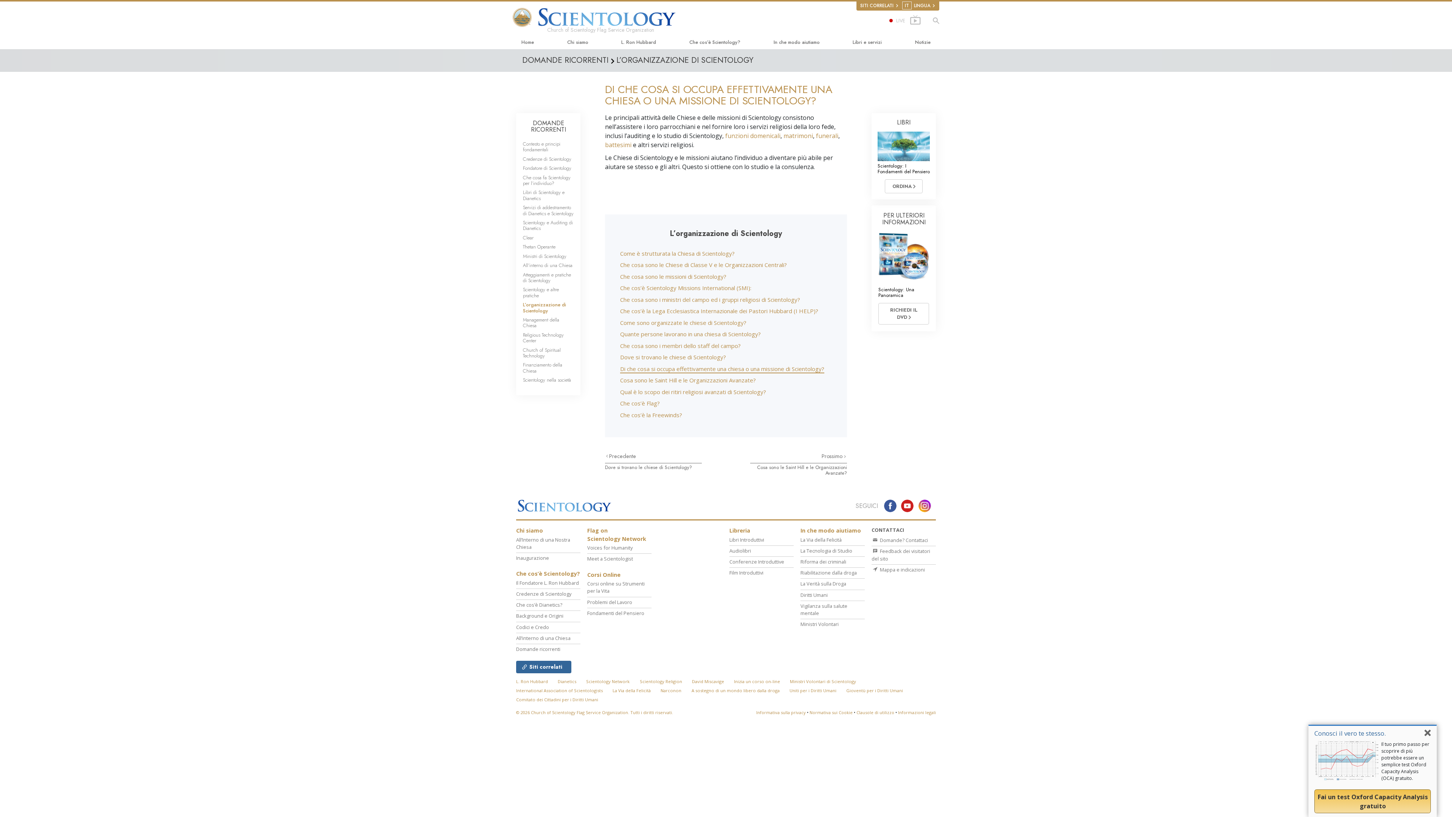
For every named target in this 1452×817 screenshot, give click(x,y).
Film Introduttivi (746, 572)
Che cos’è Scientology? (714, 42)
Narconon (671, 690)
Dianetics (567, 681)
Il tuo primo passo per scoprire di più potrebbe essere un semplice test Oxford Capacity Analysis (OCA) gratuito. (1405, 761)
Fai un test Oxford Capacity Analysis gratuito (1373, 801)
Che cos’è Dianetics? (539, 604)
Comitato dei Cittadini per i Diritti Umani (557, 699)
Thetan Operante (539, 246)
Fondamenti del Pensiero (615, 613)
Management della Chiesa (541, 322)
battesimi (618, 145)
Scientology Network (608, 681)
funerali (827, 136)
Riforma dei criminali (823, 561)
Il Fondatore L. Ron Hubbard (547, 582)
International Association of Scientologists (559, 690)
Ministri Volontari (819, 624)
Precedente (622, 456)
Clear (528, 237)
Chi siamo (577, 42)
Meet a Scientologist (610, 558)
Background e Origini (539, 615)
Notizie (923, 42)
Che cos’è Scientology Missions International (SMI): (685, 288)
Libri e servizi (867, 42)
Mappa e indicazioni (902, 569)
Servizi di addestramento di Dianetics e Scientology (548, 210)
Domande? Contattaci (903, 540)
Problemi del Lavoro (609, 602)
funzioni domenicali (752, 136)
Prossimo (833, 456)
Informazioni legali (917, 712)
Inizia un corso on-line (757, 681)
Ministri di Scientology (544, 256)
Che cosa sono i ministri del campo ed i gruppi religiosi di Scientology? (710, 299)
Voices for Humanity (610, 547)
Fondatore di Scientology (547, 168)
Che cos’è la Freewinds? (651, 415)
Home (527, 42)
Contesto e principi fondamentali (541, 146)
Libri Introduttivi (746, 539)
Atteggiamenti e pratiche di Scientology (547, 277)
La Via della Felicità (821, 539)
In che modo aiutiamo (797, 42)
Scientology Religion (661, 681)
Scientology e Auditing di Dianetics (548, 225)
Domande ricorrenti (538, 649)
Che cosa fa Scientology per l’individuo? (547, 180)
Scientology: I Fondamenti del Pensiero (904, 168)
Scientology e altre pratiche (541, 292)
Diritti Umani (814, 595)
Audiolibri (740, 550)
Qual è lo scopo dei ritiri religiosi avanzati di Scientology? (693, 392)
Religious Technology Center (543, 337)
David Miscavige (708, 681)
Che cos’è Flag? (640, 403)
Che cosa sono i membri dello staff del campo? (680, 345)
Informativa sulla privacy (781, 712)
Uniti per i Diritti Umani (813, 690)
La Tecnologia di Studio (826, 550)
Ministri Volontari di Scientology (823, 681)
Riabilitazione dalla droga (828, 572)
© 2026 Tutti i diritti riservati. (594, 712)
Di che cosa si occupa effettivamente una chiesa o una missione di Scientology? (722, 369)
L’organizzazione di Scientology (544, 307)
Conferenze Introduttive (756, 561)
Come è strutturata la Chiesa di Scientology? (677, 253)
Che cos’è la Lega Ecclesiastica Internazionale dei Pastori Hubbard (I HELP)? (719, 311)
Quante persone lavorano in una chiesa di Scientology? (690, 334)
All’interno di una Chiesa (547, 265)
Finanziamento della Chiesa (542, 367)
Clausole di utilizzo (875, 712)
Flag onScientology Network (616, 534)
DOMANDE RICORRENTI (548, 126)
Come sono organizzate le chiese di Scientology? (683, 322)
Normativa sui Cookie (831, 712)
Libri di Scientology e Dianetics (544, 195)
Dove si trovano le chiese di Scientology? (673, 357)
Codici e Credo (532, 627)
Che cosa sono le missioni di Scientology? (673, 276)
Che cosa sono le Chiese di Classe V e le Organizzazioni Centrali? (703, 265)
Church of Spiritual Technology (542, 352)
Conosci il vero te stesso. (1350, 733)
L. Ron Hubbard (638, 42)
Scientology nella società (547, 380)
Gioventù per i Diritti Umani (874, 690)
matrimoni (798, 136)
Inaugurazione (532, 558)
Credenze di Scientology (547, 159)
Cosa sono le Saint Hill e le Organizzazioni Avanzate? (688, 380)
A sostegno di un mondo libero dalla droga (736, 690)
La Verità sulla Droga (823, 583)
